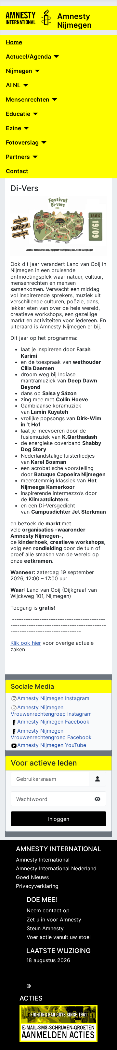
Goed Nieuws (32, 877)
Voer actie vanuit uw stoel (59, 937)
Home (14, 42)
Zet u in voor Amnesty (54, 919)
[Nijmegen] (36, 71)
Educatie (18, 113)
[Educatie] (34, 114)
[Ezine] (25, 128)
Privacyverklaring (37, 886)
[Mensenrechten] (53, 99)
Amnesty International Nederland (56, 868)
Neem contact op (48, 910)
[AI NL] (24, 85)
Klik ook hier (25, 643)
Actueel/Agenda (28, 56)
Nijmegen (19, 70)
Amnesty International (43, 859)
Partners (18, 156)
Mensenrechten (27, 99)
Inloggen (58, 819)
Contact (17, 171)
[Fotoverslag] (43, 142)
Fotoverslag (22, 142)
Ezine (13, 128)
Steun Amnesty (45, 928)
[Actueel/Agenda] (55, 56)
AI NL (13, 85)
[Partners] (34, 157)
